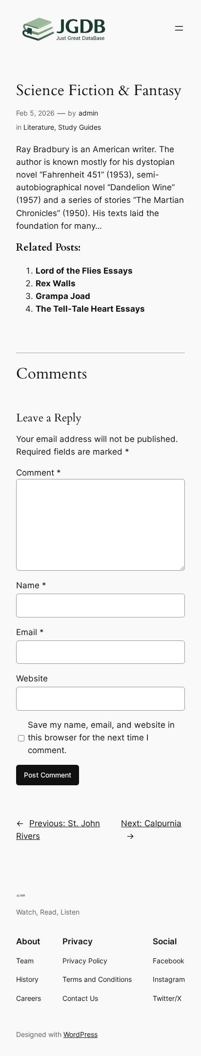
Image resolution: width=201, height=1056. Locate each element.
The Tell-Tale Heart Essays (90, 309)
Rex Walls (56, 283)
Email (30, 632)
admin (88, 113)
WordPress (80, 1034)
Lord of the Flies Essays (84, 271)
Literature (38, 127)
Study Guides (79, 127)
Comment (38, 473)
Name (31, 585)
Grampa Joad (63, 296)
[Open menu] (179, 28)
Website (32, 678)
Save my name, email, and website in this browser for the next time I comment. (101, 737)
